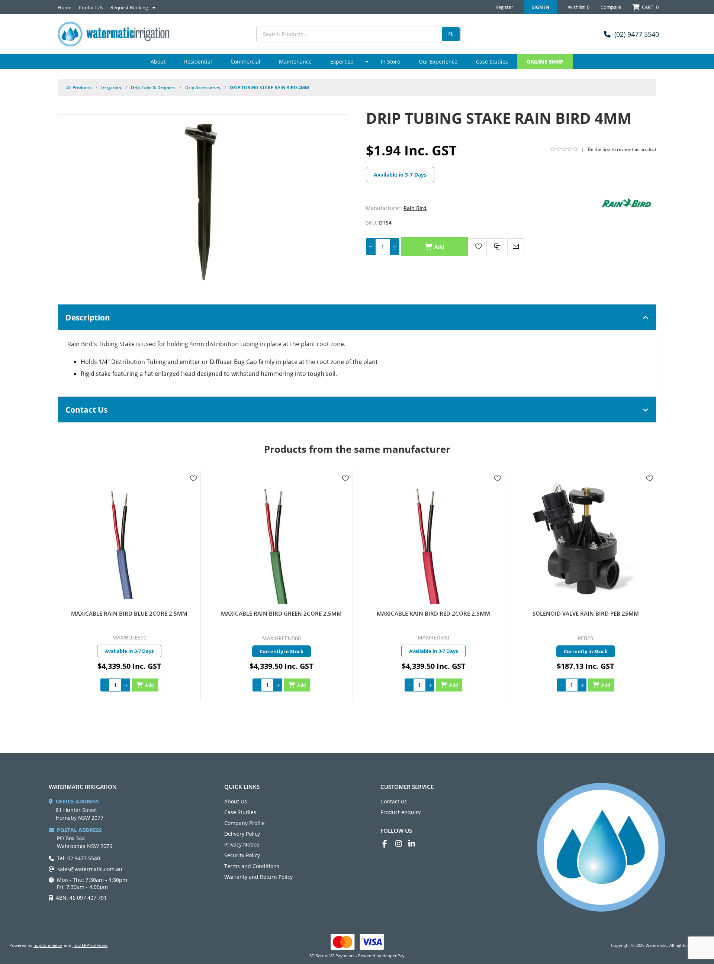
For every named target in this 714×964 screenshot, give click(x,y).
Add (439, 246)
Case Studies (240, 812)
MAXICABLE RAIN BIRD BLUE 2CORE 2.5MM (129, 613)
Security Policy (242, 855)
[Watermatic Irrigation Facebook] (388, 844)
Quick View (193, 489)
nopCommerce (47, 945)
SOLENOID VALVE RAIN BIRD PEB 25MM (586, 613)
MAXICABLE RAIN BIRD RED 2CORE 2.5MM (433, 613)
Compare (611, 7)
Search (451, 34)
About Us (235, 801)
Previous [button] (65, 442)
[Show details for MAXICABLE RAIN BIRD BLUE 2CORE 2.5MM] (129, 540)
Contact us (393, 801)
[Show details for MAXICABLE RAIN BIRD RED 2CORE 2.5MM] (433, 540)
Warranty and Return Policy (258, 876)
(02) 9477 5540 (636, 34)
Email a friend (515, 246)
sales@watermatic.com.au (89, 869)
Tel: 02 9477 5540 (78, 858)
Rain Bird (415, 208)
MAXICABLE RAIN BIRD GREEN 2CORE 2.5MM (281, 613)
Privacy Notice (241, 844)
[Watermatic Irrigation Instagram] (401, 844)
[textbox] (358, 34)
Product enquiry (400, 812)
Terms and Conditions (251, 866)
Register (504, 7)
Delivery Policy (242, 833)
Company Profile (244, 822)
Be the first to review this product (622, 149)
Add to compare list (497, 246)
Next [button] (648, 442)
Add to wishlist (478, 246)
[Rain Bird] (626, 202)
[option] (129, 586)
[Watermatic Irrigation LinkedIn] (414, 844)
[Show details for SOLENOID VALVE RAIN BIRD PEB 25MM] (585, 540)
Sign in (540, 7)
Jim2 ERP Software (90, 945)
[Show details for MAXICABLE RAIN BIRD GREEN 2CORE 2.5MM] (281, 540)
